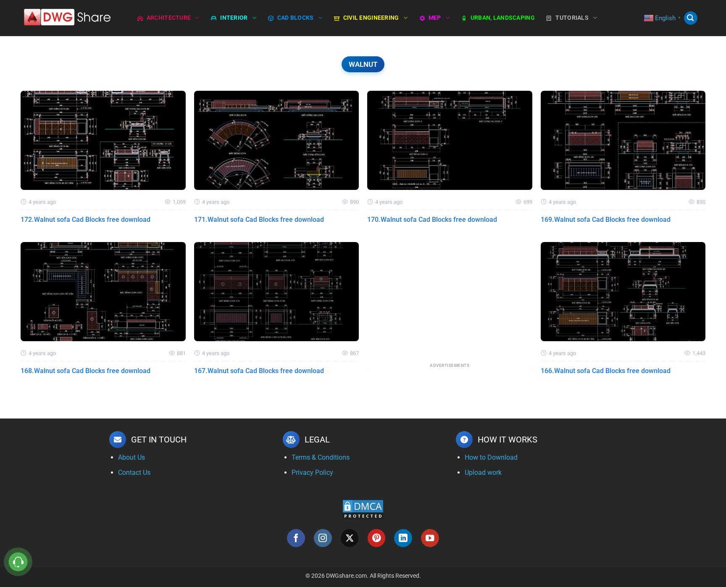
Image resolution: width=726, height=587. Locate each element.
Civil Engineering (371, 17)
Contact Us (134, 472)
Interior (233, 17)
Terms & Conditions (321, 457)
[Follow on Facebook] (296, 538)
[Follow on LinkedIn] (403, 538)
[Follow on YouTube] (430, 538)
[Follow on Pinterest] (377, 538)
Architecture (169, 17)
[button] (690, 18)
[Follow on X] (350, 538)
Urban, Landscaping (503, 17)
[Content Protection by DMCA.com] (363, 509)
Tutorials (572, 17)
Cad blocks (295, 17)
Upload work (483, 472)
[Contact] (18, 562)
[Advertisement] (449, 301)
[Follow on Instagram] (323, 538)
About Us (131, 457)
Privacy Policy (312, 472)
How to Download (491, 457)
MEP (435, 17)
